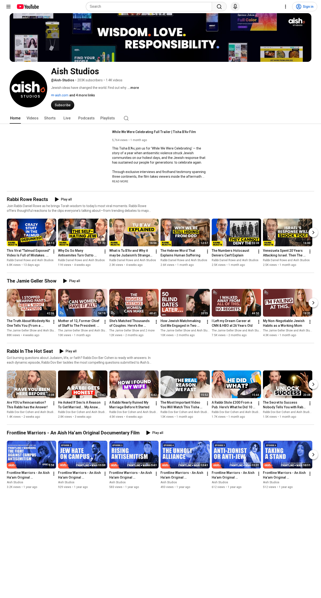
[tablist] (160, 118)
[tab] (15, 118)
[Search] (219, 6)
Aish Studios (15, 482)
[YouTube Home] (27, 6)
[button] (120, 181)
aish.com (61, 95)
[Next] (313, 232)
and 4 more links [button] (82, 95)
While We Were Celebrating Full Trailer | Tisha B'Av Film (154, 132)
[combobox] (150, 6)
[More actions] (54, 251)
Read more (120, 181)
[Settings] (285, 6)
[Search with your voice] (235, 6)
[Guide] (8, 6)
